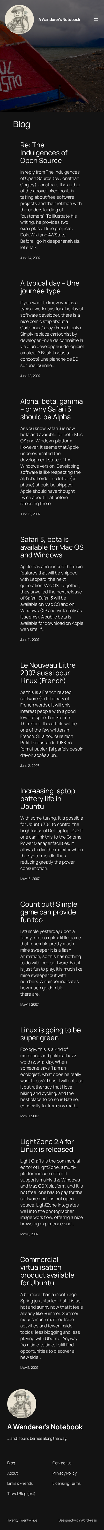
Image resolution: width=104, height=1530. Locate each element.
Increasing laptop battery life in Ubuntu (47, 798)
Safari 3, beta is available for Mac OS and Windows (52, 547)
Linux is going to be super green (50, 1034)
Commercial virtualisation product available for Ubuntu (47, 1271)
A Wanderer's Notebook (59, 19)
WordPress (89, 1520)
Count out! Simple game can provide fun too (48, 912)
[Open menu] (96, 19)
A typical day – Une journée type (50, 287)
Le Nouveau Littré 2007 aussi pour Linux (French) (48, 673)
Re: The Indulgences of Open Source (44, 152)
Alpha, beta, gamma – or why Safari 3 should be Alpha (51, 409)
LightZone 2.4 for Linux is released (47, 1145)
